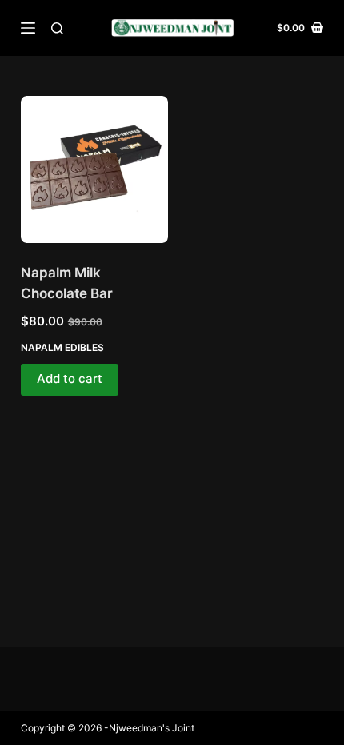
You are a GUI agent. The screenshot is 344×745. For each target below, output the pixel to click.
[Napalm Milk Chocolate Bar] (94, 169)
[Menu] (28, 28)
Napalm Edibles (62, 347)
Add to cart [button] (69, 378)
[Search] (57, 28)
